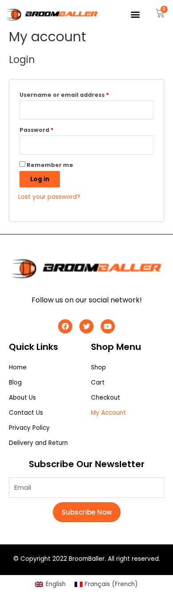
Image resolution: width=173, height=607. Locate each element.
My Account (108, 413)
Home (18, 367)
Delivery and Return (38, 443)
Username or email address (64, 95)
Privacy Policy (29, 428)
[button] (135, 14)
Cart (98, 382)
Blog (15, 382)
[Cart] (160, 13)
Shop (98, 367)
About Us (22, 397)
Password (37, 130)
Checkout (105, 397)
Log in (39, 179)
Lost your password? (49, 197)
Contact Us (26, 413)
